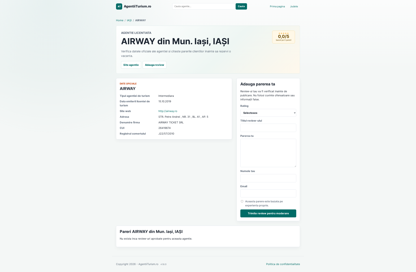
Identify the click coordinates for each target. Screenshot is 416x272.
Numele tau (247, 171)
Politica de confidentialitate (283, 264)
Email (243, 186)
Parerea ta (247, 135)
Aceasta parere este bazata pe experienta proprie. (264, 203)
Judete (294, 6)
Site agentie (131, 64)
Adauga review (154, 64)
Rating (244, 105)
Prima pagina (277, 6)
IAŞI (129, 20)
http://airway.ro (167, 111)
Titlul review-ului (251, 120)
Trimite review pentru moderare (268, 213)
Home (119, 20)
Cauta (241, 6)
